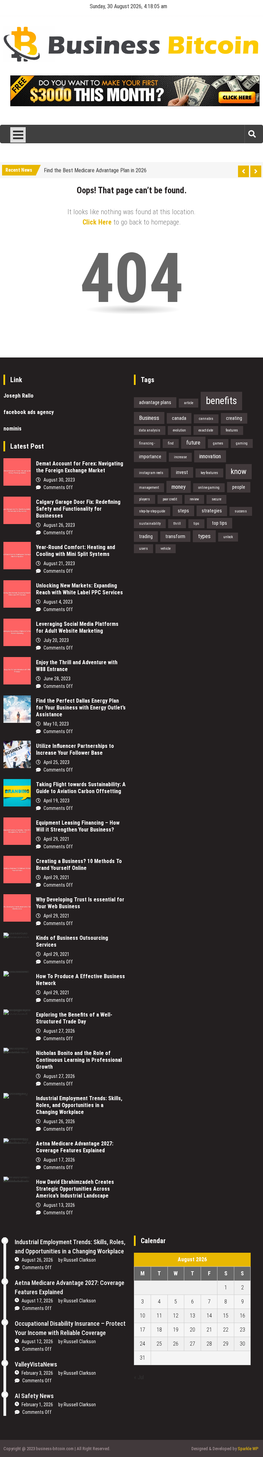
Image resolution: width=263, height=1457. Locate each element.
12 (175, 1315)
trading (146, 536)
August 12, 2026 (37, 1341)
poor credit (170, 499)
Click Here (97, 222)
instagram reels (151, 473)
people (238, 487)
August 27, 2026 (59, 1031)
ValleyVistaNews (36, 1364)
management (149, 487)
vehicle (166, 548)
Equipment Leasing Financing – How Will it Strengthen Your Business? (78, 826)
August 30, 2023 (59, 480)
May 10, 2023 (56, 724)
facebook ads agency (28, 412)
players (144, 499)
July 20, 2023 (56, 640)
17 (142, 1329)
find (171, 443)
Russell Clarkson (80, 1260)
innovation (210, 456)
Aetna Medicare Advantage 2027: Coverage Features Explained (74, 1147)
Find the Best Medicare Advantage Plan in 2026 (95, 169)
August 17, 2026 (59, 1160)
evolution (179, 430)
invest (182, 472)
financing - (147, 443)
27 (192, 1343)
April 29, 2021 (56, 839)
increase (180, 457)
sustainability (150, 523)
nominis (12, 428)
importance (150, 456)
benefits (221, 400)
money (179, 486)
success (241, 511)
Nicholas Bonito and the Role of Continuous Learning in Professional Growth (79, 1060)
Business (149, 417)
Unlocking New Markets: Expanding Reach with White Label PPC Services (79, 589)
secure (216, 499)
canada (179, 418)
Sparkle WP (248, 1448)
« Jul (139, 1377)
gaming (242, 443)
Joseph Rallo (18, 395)
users (143, 548)
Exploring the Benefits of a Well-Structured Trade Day (74, 1018)
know (239, 471)
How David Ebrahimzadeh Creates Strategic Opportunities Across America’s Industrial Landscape (75, 1189)
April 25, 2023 (56, 762)
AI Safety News (34, 1395)
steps (183, 510)
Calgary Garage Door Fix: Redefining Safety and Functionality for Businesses (78, 509)
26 (175, 1343)
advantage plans (155, 402)
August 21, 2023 (59, 563)
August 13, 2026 (59, 1205)
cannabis (206, 418)
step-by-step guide (152, 511)
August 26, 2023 (59, 525)
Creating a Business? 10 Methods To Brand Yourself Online (79, 864)
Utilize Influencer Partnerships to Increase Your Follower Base (75, 749)
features (232, 430)
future (193, 442)
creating (234, 418)
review (194, 499)
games (218, 443)
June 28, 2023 (57, 678)
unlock (228, 537)
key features (209, 473)
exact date (206, 430)
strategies (212, 510)
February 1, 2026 (37, 1404)
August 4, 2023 (58, 602)
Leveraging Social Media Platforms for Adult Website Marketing (77, 627)
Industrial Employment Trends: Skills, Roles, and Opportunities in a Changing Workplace (79, 1105)
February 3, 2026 (37, 1373)
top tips (219, 523)
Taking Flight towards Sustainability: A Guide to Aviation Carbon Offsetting (81, 787)
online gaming (209, 487)
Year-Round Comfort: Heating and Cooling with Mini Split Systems (75, 550)
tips (196, 523)
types (204, 536)
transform (175, 536)
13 (192, 1315)
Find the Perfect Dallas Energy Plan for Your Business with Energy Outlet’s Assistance (81, 707)
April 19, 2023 (56, 800)
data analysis (149, 430)
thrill (177, 523)
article (188, 403)
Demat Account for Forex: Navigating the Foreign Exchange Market (79, 467)
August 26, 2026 (59, 1121)
